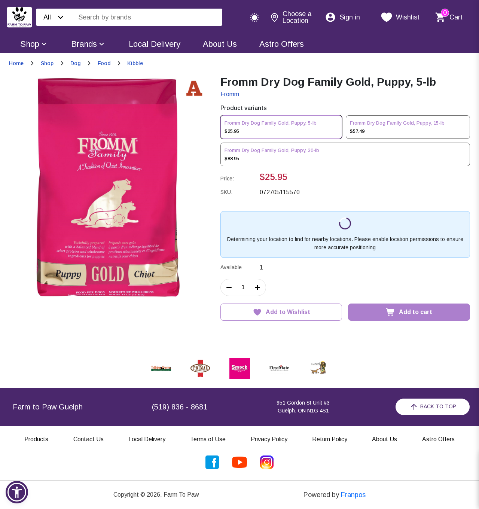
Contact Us (88, 439)
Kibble (135, 63)
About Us (220, 44)
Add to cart (415, 312)
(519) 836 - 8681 (179, 407)
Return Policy (329, 439)
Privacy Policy (269, 439)
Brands (84, 44)
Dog (75, 63)
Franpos (353, 495)
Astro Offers (281, 44)
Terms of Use (208, 439)
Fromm (229, 94)
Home (16, 63)
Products (36, 439)
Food (104, 63)
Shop (29, 44)
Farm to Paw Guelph (48, 407)
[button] (16, 492)
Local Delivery (154, 44)
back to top (438, 406)
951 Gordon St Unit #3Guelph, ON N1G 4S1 (303, 407)
